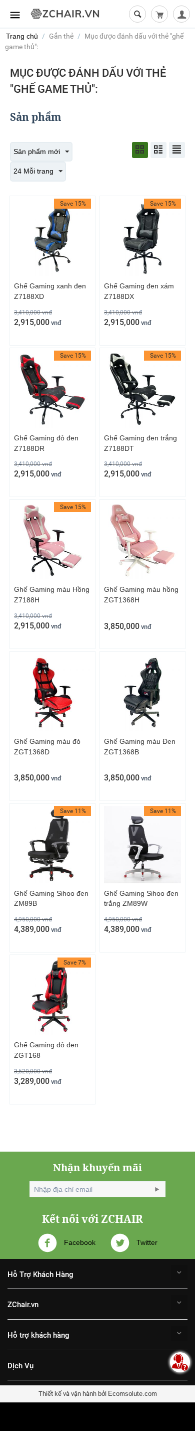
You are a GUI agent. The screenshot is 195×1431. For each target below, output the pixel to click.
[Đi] (157, 1189)
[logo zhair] (65, 13)
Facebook (79, 1242)
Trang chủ (22, 36)
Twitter (146, 1242)
